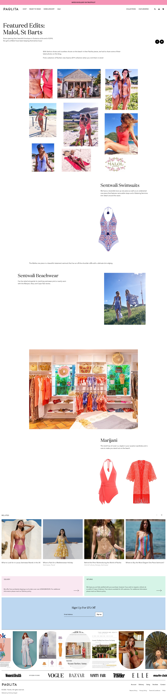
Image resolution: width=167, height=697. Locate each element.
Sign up (99, 614)
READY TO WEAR (35, 9)
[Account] (159, 9)
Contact (162, 684)
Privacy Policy (143, 690)
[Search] (155, 9)
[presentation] (157, 515)
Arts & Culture (89, 565)
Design (97, 565)
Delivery (141, 684)
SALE (59, 9)
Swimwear (46, 565)
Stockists (155, 684)
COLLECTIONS (131, 9)
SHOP (25, 9)
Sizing (148, 684)
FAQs (163, 690)
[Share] (157, 42)
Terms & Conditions (154, 690)
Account (133, 684)
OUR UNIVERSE (144, 9)
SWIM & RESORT (49, 9)
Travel (53, 565)
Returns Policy (133, 690)
